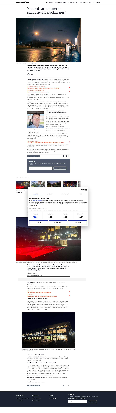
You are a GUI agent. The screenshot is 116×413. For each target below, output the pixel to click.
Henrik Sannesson (32, 273)
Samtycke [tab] (35, 194)
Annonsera (79, 2)
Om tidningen (36, 400)
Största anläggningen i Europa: (38, 91)
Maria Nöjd (30, 74)
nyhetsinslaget (31, 96)
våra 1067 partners (37, 200)
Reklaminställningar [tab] (65, 194)
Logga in (98, 2)
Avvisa (39, 222)
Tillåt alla (77, 222)
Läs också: (39, 291)
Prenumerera (49, 2)
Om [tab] (80, 194)
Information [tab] (50, 194)
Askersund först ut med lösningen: (43, 87)
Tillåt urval (58, 222)
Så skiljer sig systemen (46, 142)
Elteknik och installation (33, 156)
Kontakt (51, 395)
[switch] (50, 217)
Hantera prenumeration (60, 2)
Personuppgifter (53, 398)
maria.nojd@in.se (30, 76)
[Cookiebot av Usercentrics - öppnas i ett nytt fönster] (81, 190)
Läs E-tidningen (87, 2)
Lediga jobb (71, 2)
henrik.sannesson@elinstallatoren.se (34, 275)
